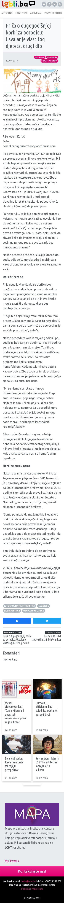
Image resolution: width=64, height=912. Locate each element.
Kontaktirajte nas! (32, 871)
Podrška (25, 888)
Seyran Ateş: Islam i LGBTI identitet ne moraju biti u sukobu (47, 764)
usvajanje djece (33, 611)
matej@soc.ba (28, 881)
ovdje (45, 124)
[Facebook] (49, 4)
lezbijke (43, 606)
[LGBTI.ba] (18, 4)
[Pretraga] (60, 4)
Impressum (37, 888)
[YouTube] (44, 4)
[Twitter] (54, 4)
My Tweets (12, 860)
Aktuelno (39, 57)
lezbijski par (12, 611)
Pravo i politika (49, 61)
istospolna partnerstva (19, 606)
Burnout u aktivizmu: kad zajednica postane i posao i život (47, 708)
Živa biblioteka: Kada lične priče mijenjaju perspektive (14, 764)
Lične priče (52, 57)
